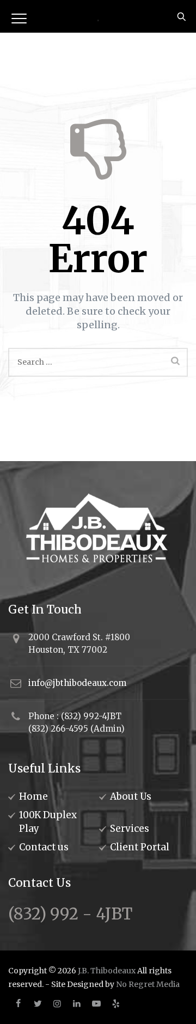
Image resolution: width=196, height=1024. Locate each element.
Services (129, 829)
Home (33, 796)
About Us (130, 796)
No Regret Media (148, 984)
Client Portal (139, 847)
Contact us (44, 847)
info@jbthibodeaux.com (77, 683)
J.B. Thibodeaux (107, 971)
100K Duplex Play (48, 822)
